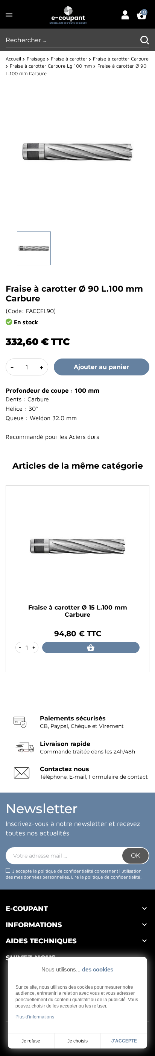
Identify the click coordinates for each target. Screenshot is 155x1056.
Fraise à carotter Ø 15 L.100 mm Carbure (77, 611)
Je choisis (77, 1041)
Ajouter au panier (101, 367)
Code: (16, 310)
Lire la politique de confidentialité (105, 877)
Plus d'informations (34, 1017)
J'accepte (124, 1041)
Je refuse (30, 1041)
